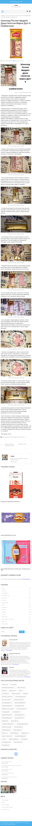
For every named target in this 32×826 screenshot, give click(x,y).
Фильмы (4, 612)
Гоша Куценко (17, 711)
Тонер (4, 739)
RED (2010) (11, 667)
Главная (3, 15)
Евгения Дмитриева (7, 718)
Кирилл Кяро (14, 721)
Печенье (5, 733)
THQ (21, 690)
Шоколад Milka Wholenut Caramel (8, 535)
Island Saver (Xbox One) (7, 773)
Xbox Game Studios (20, 696)
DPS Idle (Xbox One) (7, 761)
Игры (3, 588)
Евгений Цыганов (19, 714)
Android (4, 590)
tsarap (3, 60)
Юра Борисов (5, 745)
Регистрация (5, 800)
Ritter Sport (12, 690)
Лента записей (5, 805)
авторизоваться (26, 579)
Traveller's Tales (15, 693)
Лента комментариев (7, 807)
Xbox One (4, 600)
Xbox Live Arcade (6, 699)
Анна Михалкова (19, 705)
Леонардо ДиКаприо (22, 724)
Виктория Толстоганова (8, 708)
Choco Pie (13, 684)
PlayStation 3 (5, 593)
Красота (4, 621)
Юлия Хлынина (18, 742)
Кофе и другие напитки (8, 619)
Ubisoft (25, 693)
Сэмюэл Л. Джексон (7, 736)
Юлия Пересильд (6, 742)
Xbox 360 (4, 598)
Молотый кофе (18, 727)
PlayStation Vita (5, 595)
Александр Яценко (6, 702)
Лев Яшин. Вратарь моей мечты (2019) (9, 444)
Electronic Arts (21, 687)
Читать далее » (9, 650)
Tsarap (16, 5)
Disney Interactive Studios (8, 687)
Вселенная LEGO (21, 708)
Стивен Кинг (24, 733)
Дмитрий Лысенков (7, 714)
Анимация (4, 607)
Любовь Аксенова (6, 727)
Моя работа (5, 624)
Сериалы (4, 609)
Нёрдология (5, 602)
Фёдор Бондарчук (13, 739)
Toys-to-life (5, 693)
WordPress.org (5, 809)
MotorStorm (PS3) (22, 444)
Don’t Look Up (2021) (13, 639)
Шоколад (24, 739)
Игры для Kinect (19, 718)
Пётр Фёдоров (14, 733)
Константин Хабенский (8, 724)
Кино (3, 605)
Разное (7, 15)
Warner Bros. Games (7, 696)
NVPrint (4, 690)
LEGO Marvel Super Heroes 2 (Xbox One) (12, 765)
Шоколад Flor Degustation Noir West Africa (10, 501)
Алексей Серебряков (19, 702)
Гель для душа (6, 711)
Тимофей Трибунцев (20, 736)
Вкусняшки (12, 15)
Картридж (5, 721)
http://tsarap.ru (14, 461)
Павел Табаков (17, 730)
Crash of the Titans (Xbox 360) (9, 777)
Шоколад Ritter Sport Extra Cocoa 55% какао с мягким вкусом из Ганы (16, 569)
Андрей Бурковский (7, 705)
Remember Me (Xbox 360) (14, 653)
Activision (5, 684)
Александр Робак (18, 699)
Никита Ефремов (6, 730)
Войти (3, 802)
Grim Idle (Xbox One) (7, 769)
